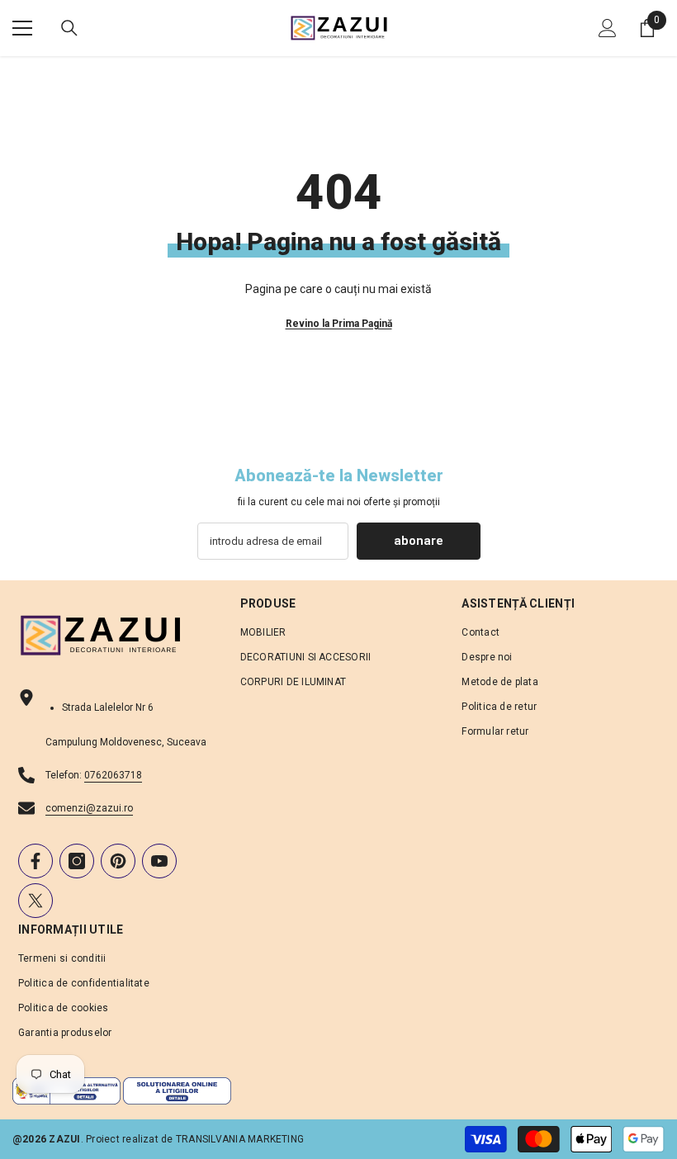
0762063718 (113, 775)
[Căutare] (69, 28)
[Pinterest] (118, 861)
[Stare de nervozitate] (35, 900)
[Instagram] (76, 861)
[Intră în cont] (608, 28)
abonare (418, 540)
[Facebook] (35, 861)
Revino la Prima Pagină (339, 323)
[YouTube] (159, 861)
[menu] (22, 28)
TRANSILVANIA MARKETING (240, 1139)
